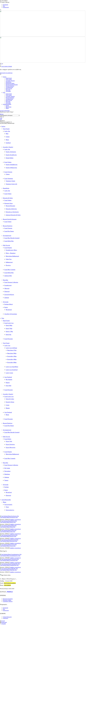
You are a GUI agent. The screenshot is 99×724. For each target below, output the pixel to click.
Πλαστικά (6, 291)
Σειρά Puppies (8, 247)
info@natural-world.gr (10, 583)
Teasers (6, 480)
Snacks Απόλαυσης (11, 151)
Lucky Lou (7, 345)
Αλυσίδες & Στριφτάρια (10, 314)
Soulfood (8, 142)
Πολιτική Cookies (7, 600)
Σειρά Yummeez (8, 178)
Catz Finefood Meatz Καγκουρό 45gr (8, 541)
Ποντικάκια (7, 471)
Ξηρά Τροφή (9, 78)
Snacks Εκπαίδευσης (11, 155)
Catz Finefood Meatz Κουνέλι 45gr (8, 536)
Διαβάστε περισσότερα (15, 519)
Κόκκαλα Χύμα (8, 203)
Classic (8, 136)
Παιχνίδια (8, 89)
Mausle (8, 408)
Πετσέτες (8, 265)
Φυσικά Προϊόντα (10, 86)
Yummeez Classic (10, 181)
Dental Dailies (9, 158)
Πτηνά (7, 105)
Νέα (4, 6)
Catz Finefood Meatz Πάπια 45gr (7, 527)
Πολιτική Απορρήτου (8, 598)
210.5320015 (7, 585)
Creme (7, 405)
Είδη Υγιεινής (9, 88)
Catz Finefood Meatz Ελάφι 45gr (7, 531)
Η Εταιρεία (5, 4)
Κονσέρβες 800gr (12, 362)
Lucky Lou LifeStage (11, 348)
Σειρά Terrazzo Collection (11, 282)
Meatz (7, 414)
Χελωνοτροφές (8, 504)
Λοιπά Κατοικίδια (7, 104)
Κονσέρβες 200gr (12, 356)
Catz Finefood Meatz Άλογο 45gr (7, 546)
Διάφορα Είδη (8, 275)
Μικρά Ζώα (8, 106)
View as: (2, 116)
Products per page (4, 122)
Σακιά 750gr (9, 328)
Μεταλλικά (9, 309)
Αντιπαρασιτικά (9, 87)
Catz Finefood (8, 377)
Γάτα (4, 92)
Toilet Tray (9, 259)
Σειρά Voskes (7, 162)
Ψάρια (7, 108)
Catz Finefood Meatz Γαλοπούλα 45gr (9, 560)
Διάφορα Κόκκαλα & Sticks (13, 215)
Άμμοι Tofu (9, 441)
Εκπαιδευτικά (7, 285)
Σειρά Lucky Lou (8, 323)
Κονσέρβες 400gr (12, 359)
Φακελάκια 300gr (11, 353)
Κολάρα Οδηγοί (8, 304)
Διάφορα (6, 297)
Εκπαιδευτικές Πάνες (11, 250)
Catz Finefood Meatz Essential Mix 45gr (9, 565)
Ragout (8, 382)
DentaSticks (8, 82)
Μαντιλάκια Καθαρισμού (12, 256)
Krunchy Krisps (10, 402)
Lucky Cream (9, 373)
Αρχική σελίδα (3, 110)
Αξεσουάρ (8, 91)
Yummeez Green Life (11, 184)
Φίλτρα (1, 114)
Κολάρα (6, 487)
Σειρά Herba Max (9, 241)
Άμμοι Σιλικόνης (10, 444)
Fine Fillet (8, 385)
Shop (8, 110)
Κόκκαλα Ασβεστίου (11, 209)
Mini (7, 133)
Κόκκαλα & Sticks (10, 83)
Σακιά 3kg (8, 334)
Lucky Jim (7, 131)
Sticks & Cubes (10, 399)
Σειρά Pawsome (8, 339)
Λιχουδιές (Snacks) (10, 80)
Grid (1, 118)
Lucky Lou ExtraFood (11, 369)
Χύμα (7, 507)
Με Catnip (7, 468)
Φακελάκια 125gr (11, 350)
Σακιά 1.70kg (9, 331)
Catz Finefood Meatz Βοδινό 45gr (8, 522)
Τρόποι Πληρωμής (7, 617)
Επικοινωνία (6, 7)
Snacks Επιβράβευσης (11, 164)
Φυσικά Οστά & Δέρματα (12, 84)
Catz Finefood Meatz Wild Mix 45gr (8, 570)
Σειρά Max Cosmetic (9, 269)
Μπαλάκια (7, 474)
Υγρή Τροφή (9, 79)
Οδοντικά (6, 288)
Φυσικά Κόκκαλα (10, 205)
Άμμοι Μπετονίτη (10, 447)
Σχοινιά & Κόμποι (9, 294)
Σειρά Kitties (7, 439)
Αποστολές (5, 618)
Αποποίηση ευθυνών (8, 601)
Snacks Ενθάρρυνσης (11, 167)
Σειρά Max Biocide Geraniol (11, 238)
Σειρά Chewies (8, 172)
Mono (7, 139)
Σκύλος (4, 76)
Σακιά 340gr (9, 325)
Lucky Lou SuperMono (12, 366)
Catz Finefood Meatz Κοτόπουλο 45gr (9, 517)
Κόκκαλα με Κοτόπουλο (12, 212)
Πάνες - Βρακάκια (10, 253)
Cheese (8, 174)
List (1, 119)
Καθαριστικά (9, 262)
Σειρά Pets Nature (9, 231)
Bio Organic (9, 379)
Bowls (6, 307)
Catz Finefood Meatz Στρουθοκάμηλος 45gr (10, 555)
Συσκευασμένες (10, 510)
